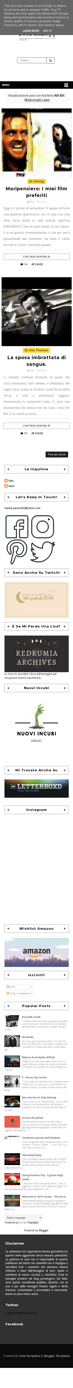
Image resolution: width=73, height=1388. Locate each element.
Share (39, 264)
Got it (47, 30)
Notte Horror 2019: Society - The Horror (44, 1196)
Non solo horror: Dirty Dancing (39, 1097)
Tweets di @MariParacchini (21, 1313)
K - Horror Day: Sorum (34, 1077)
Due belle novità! (31, 1017)
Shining (38, 181)
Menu (6, 84)
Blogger (43, 1230)
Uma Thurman (38, 350)
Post (12, 986)
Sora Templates (29, 1356)
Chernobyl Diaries (32, 1155)
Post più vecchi (57, 454)
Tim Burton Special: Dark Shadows (41, 1137)
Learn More (31, 30)
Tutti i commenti (19, 993)
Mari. (11, 480)
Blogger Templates (57, 1356)
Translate (32, 1222)
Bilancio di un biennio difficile (38, 1057)
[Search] (51, 60)
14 (25, 264)
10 (25, 433)
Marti (11, 486)
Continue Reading (35, 256)
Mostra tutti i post (37, 100)
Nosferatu (27, 1037)
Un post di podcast (32, 1117)
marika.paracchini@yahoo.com (22, 508)
